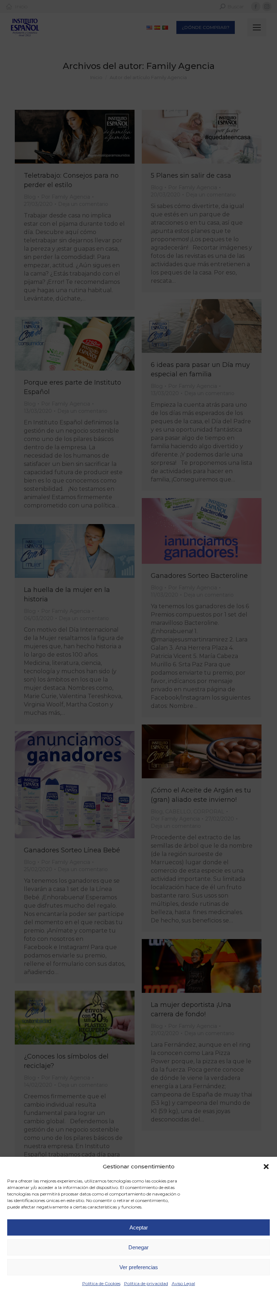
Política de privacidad (146, 1283)
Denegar (138, 1247)
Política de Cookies (101, 1283)
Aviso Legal (183, 1283)
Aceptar (138, 1227)
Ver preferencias (138, 1267)
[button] (266, 1166)
